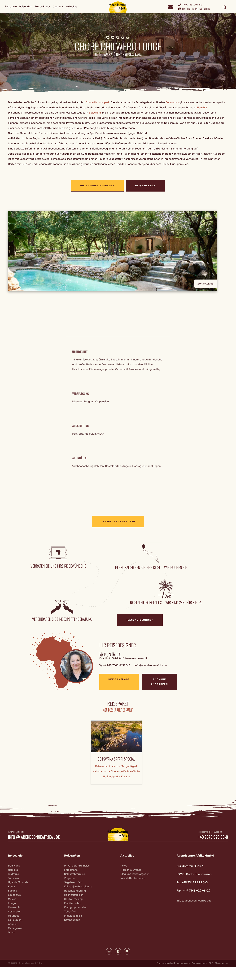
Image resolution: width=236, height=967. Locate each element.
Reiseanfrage (119, 679)
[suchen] (225, 7)
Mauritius (13, 915)
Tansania (13, 878)
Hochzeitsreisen (73, 894)
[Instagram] (109, 951)
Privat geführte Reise (77, 865)
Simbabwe (14, 894)
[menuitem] (11, 6)
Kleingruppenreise (75, 907)
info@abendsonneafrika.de (151, 665)
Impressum (183, 963)
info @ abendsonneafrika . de (34, 837)
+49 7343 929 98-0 (213, 837)
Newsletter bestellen (132, 878)
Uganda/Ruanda (18, 882)
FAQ (211, 963)
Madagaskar (15, 928)
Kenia (11, 886)
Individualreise (73, 915)
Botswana (95, 112)
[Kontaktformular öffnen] (170, 6)
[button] (118, 251)
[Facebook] (118, 951)
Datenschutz (199, 963)
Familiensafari (72, 903)
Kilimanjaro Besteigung (78, 886)
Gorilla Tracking (73, 899)
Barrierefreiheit (166, 963)
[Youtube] (127, 951)
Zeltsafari (70, 911)
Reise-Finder (42, 6)
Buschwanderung (75, 890)
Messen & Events (130, 869)
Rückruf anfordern (159, 682)
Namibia (202, 107)
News (123, 865)
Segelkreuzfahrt (73, 882)
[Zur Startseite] (118, 7)
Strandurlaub (72, 919)
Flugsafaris (71, 869)
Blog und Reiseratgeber (134, 873)
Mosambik (14, 907)
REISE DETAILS (145, 185)
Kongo (12, 903)
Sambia (12, 890)
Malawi (12, 899)
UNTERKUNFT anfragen (97, 185)
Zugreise (69, 878)
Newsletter (221, 963)
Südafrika (14, 873)
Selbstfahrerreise (74, 873)
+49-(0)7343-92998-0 (116, 665)
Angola (12, 924)
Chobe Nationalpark (97, 102)
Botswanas (172, 102)
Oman (11, 932)
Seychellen (14, 911)
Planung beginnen (140, 620)
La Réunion (15, 919)
